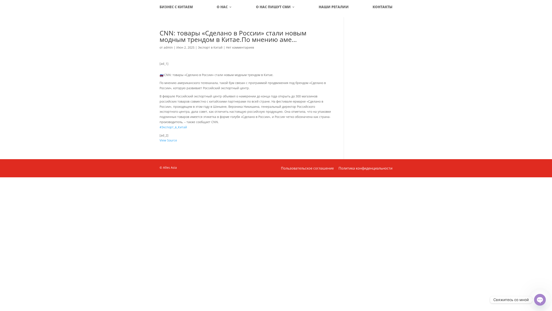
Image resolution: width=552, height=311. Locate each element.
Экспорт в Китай (210, 47)
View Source (168, 140)
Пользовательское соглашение (307, 169)
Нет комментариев (240, 47)
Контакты (382, 7)
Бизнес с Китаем (176, 7)
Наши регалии (334, 7)
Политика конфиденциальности (365, 169)
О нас (222, 7)
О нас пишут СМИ (273, 7)
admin (168, 47)
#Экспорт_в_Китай (173, 127)
